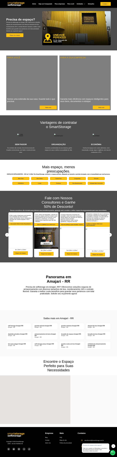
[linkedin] (18, 449)
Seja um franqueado (45, 4)
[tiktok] (29, 449)
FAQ (61, 437)
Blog (46, 437)
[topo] (113, 446)
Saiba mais (48, 107)
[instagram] (24, 449)
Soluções (91, 4)
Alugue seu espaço (15, 35)
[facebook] (8, 449)
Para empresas (60, 4)
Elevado (96, 178)
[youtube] (13, 449)
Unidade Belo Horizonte (96, 183)
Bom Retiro (40, 178)
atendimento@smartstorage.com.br (94, 440)
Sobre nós (48, 443)
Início (34, 4)
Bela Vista (21, 178)
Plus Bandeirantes (77, 183)
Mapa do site (63, 440)
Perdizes (58, 183)
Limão (39, 183)
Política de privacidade (66, 443)
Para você (70, 4)
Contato (47, 440)
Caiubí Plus (58, 178)
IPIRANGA (21, 183)
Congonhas (77, 178)
